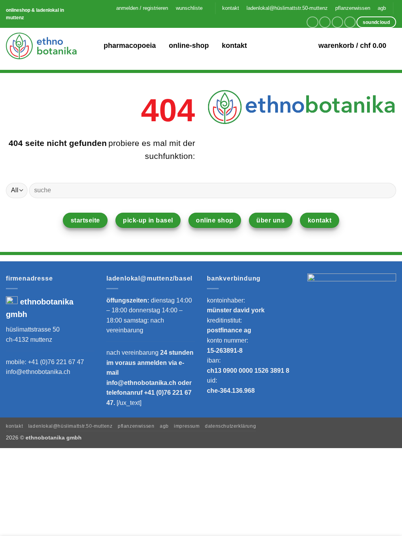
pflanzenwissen (352, 8)
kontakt (230, 8)
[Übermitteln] (387, 190)
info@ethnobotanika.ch (38, 371)
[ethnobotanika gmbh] (41, 46)
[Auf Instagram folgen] (325, 22)
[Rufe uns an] (350, 22)
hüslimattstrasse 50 (33, 329)
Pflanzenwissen (136, 426)
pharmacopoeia (130, 45)
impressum (187, 426)
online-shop (189, 45)
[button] (142, 8)
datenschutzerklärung (230, 426)
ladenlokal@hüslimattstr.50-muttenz (287, 8)
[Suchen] (92, 46)
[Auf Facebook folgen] (312, 22)
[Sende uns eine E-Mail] (337, 22)
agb (382, 8)
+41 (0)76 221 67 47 (56, 362)
